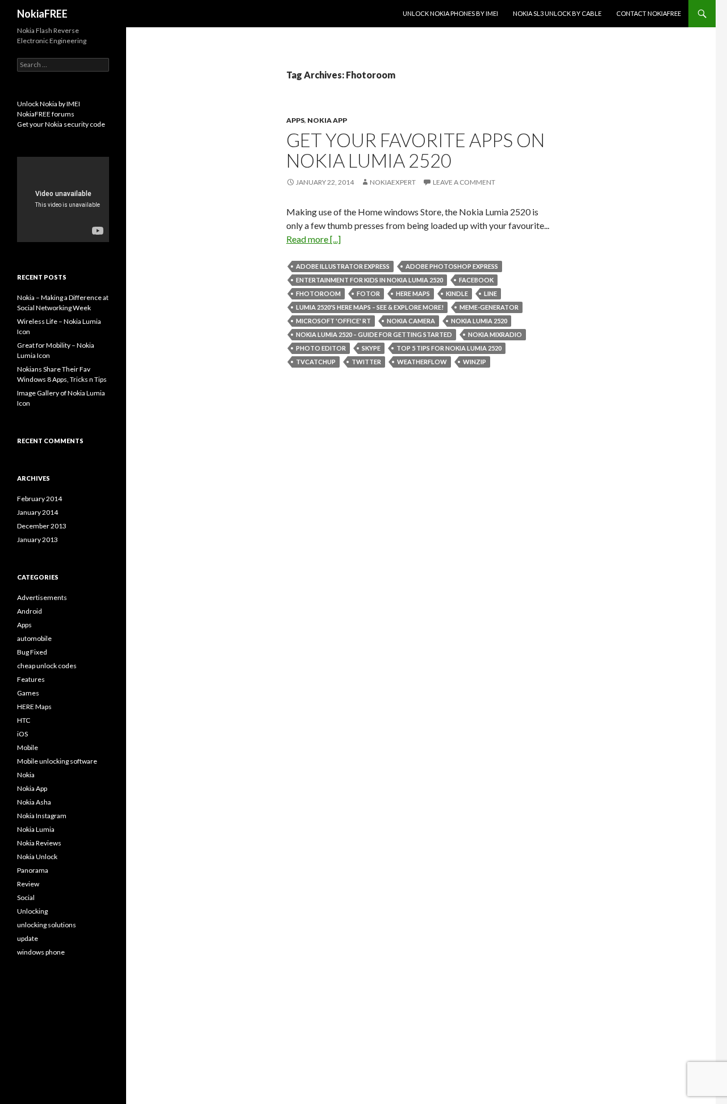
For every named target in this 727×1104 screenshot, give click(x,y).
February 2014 (39, 498)
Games (28, 693)
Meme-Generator (489, 307)
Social (26, 897)
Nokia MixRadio (495, 334)
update (27, 938)
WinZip (474, 361)
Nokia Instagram (41, 815)
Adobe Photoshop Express (452, 266)
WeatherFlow (422, 361)
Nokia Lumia (36, 829)
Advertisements (42, 597)
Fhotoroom (318, 293)
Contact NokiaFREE (648, 13)
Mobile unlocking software (57, 761)
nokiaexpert (393, 182)
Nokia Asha (34, 802)
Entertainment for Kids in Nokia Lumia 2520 (369, 280)
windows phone (41, 952)
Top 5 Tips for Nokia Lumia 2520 (449, 348)
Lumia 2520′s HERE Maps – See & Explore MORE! (370, 307)
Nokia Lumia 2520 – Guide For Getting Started (374, 334)
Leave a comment (464, 182)
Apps (295, 120)
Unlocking (32, 911)
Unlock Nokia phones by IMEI (450, 13)
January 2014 (37, 512)
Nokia (26, 774)
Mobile (27, 747)
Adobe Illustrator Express (343, 266)
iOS (22, 734)
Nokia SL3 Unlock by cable (557, 13)
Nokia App (327, 120)
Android (29, 611)
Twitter (366, 361)
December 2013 (41, 526)
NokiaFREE (42, 13)
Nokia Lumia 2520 (479, 320)
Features (31, 679)
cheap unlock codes (47, 665)
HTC (23, 720)
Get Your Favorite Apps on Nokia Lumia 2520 (415, 150)
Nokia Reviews (39, 843)
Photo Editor (321, 348)
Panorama (32, 870)
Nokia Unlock (37, 856)
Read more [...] (313, 239)
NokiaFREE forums (45, 114)
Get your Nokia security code (61, 124)
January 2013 (37, 539)
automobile (34, 638)
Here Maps (413, 293)
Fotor (368, 293)
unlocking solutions (46, 924)
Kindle (457, 293)
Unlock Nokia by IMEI (48, 103)
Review (28, 884)
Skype (371, 348)
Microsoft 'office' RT (333, 320)
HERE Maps (34, 706)
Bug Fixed (32, 652)
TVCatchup (316, 361)
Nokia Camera (411, 320)
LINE (490, 293)
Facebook (476, 280)
